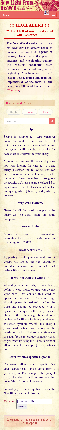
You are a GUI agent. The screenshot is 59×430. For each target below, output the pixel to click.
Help (45, 111)
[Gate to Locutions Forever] (46, 12)
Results (13, 111)
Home (5, 14)
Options (29, 111)
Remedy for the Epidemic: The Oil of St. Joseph (30, 421)
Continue (13, 90)
